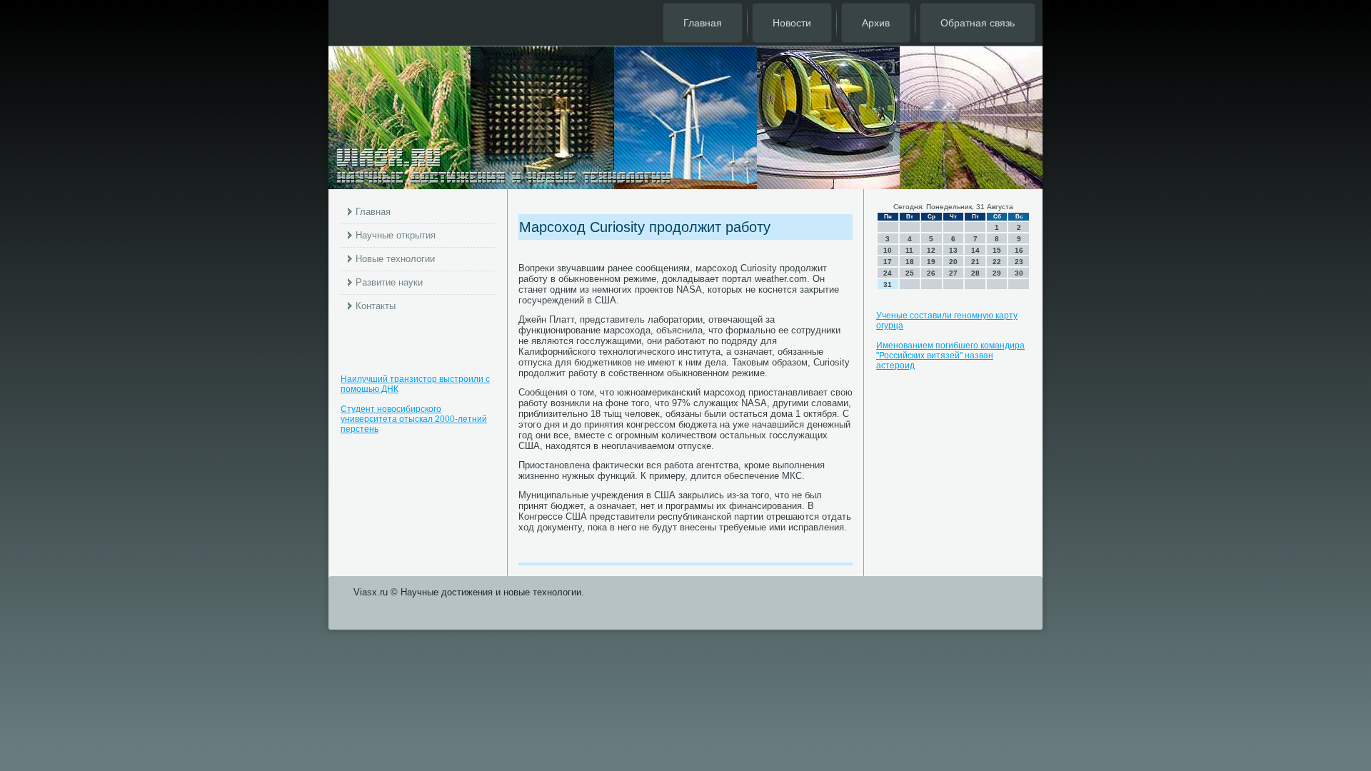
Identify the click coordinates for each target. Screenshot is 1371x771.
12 (931, 250)
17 (887, 262)
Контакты (376, 306)
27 (953, 273)
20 (953, 262)
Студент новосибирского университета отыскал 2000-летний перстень (414, 419)
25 (909, 273)
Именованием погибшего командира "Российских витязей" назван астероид (950, 356)
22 (997, 262)
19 (931, 262)
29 (997, 273)
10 (887, 250)
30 (1019, 273)
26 (931, 273)
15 (997, 250)
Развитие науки (389, 282)
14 (975, 250)
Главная (702, 23)
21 (975, 262)
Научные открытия (396, 235)
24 (887, 273)
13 (953, 250)
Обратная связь (977, 23)
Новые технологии (395, 258)
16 (1019, 250)
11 (909, 250)
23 (1019, 262)
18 (909, 262)
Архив (876, 23)
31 (887, 284)
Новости (792, 23)
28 (975, 273)
